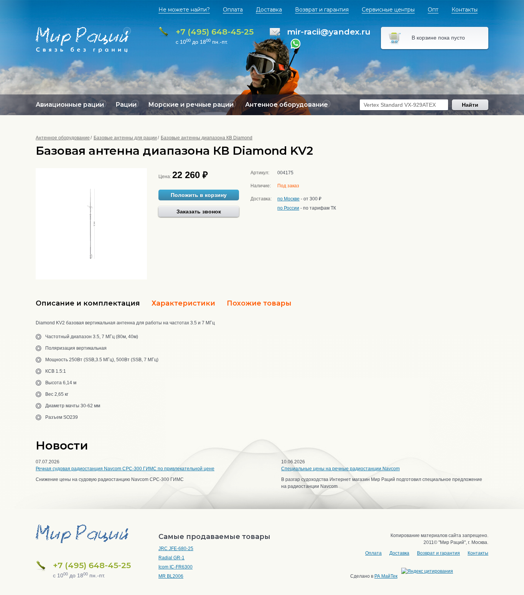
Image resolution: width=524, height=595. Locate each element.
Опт (433, 9)
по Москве (288, 199)
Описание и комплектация (88, 303)
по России (288, 208)
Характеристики (183, 303)
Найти (470, 105)
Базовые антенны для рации (125, 137)
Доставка (269, 9)
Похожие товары (259, 303)
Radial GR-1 (171, 557)
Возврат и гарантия (322, 9)
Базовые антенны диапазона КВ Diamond (206, 137)
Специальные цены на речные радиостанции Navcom (340, 468)
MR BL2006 (170, 576)
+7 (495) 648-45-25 (215, 31)
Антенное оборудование (63, 137)
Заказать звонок (198, 211)
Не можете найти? (184, 9)
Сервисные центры (388, 9)
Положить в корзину (199, 195)
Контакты (464, 9)
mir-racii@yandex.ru (329, 31)
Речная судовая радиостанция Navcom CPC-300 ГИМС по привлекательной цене (125, 468)
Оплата (233, 9)
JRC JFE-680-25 (175, 548)
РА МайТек (385, 576)
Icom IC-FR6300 (175, 567)
